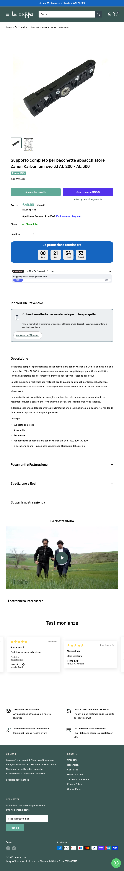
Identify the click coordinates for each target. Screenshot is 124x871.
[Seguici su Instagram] (14, 848)
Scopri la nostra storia (17, 779)
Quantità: (16, 233)
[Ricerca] (98, 14)
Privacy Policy (74, 784)
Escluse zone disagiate (68, 216)
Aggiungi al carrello (35, 192)
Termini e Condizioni (78, 779)
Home (9, 27)
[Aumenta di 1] (42, 234)
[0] (115, 14)
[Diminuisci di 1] (26, 234)
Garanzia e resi (75, 774)
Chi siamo (72, 759)
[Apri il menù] (7, 14)
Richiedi (15, 827)
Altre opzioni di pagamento (88, 199)
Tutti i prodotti (21, 27)
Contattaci (72, 769)
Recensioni (73, 764)
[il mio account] (109, 14)
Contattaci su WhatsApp (27, 335)
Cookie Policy (74, 789)
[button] (23, 664)
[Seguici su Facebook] (8, 848)
